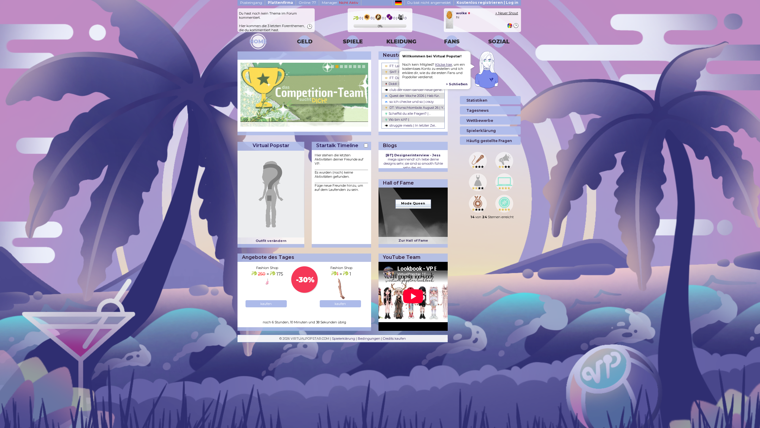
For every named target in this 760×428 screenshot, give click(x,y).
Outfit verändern (271, 241)
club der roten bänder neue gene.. (416, 90)
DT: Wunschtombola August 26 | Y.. (416, 108)
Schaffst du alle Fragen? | (409, 113)
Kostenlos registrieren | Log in (487, 2)
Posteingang (251, 2)
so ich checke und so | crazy (411, 102)
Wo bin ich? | (398, 119)
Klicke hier (443, 64)
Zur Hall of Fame (413, 240)
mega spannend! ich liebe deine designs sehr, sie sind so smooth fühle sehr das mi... (413, 161)
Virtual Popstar (271, 145)
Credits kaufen (394, 338)
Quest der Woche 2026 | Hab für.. (414, 96)
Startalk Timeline (337, 145)
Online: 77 (307, 2)
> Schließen (457, 84)
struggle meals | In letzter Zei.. (412, 125)
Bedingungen (369, 338)
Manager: (340, 2)
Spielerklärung (343, 338)
